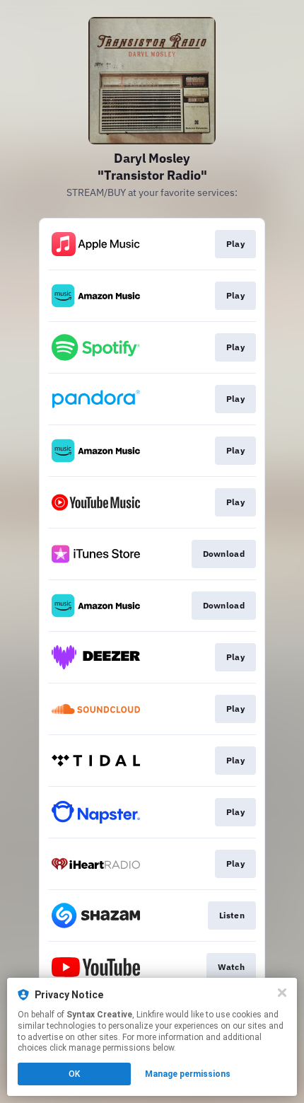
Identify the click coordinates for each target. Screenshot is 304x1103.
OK (74, 1074)
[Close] (282, 992)
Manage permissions (187, 1074)
